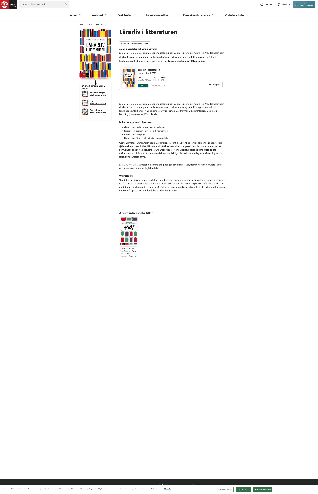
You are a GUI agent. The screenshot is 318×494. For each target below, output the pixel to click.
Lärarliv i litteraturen (95, 24)
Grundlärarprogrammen (140, 43)
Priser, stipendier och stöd (196, 15)
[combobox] (44, 4)
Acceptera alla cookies (263, 489)
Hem (81, 24)
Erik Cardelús (130, 49)
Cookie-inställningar (224, 489)
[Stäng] (314, 489)
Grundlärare (124, 43)
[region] (159, 489)
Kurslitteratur (124, 15)
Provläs (143, 85)
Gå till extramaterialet (98, 95)
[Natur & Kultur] (8, 4)
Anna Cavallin (149, 49)
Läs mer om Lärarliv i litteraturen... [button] (186, 61)
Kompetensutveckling (157, 15)
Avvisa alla (243, 489)
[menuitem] (75, 15)
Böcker (73, 15)
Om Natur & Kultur (234, 15)
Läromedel (97, 15)
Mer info (167, 489)
